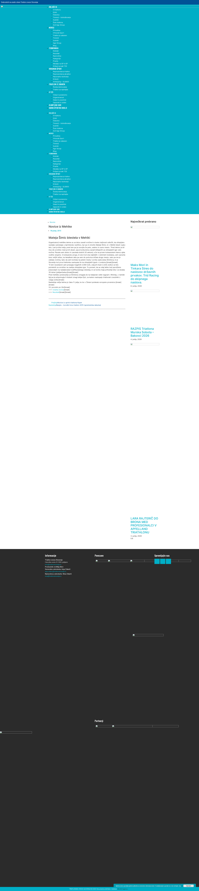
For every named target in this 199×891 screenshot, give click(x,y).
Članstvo (56, 15)
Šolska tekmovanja (60, 87)
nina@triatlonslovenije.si (53, 576)
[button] (121, 110)
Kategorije (57, 59)
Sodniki (56, 20)
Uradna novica (58, 290)
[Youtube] (168, 561)
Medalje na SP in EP (60, 64)
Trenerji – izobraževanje (62, 17)
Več (180, 886)
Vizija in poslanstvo (60, 95)
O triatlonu (57, 10)
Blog (54, 46)
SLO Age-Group (59, 25)
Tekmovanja (53, 48)
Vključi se (53, 7)
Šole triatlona (58, 22)
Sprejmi (188, 886)
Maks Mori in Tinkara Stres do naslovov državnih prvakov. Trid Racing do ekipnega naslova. (145, 273)
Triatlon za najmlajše (60, 90)
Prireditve (56, 30)
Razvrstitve (57, 56)
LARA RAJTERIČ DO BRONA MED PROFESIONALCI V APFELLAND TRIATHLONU (144, 525)
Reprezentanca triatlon (61, 72)
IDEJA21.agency (122, 889)
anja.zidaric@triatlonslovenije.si (55, 571)
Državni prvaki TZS (60, 66)
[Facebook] (188, 2)
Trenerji (56, 38)
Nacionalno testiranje (61, 77)
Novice (51, 27)
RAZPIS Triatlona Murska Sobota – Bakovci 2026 (142, 332)
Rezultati (56, 53)
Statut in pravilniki (59, 100)
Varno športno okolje (58, 108)
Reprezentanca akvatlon (62, 74)
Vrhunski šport (58, 33)
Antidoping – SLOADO (61, 82)
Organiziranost (58, 97)
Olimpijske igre (55, 105)
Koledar (56, 51)
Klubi (55, 12)
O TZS (51, 92)
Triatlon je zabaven (60, 35)
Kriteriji (55, 79)
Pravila (55, 61)
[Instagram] (194, 2)
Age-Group (57, 43)
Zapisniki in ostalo (59, 103)
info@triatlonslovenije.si (53, 565)
